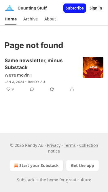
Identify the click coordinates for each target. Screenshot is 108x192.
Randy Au (36, 82)
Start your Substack (39, 165)
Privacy (53, 145)
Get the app (82, 165)
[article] (54, 75)
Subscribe (75, 8)
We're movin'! (18, 75)
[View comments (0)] (32, 89)
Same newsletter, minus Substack (34, 64)
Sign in (96, 8)
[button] (10, 19)
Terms (70, 145)
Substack (25, 180)
